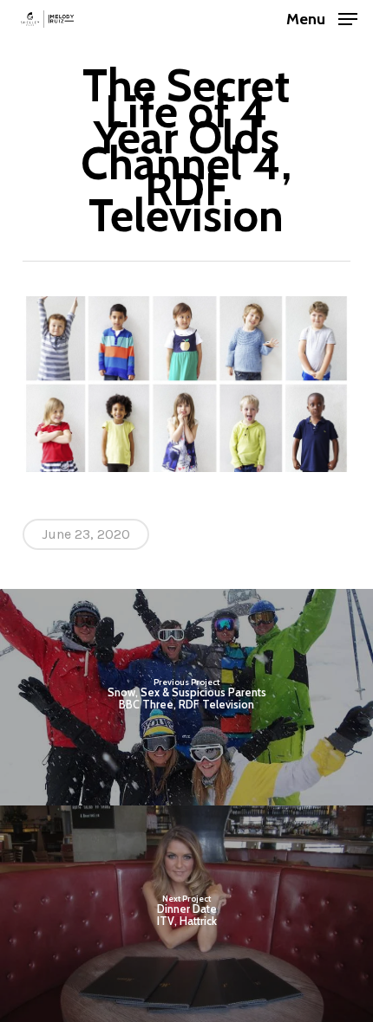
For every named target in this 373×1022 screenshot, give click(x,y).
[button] (321, 17)
